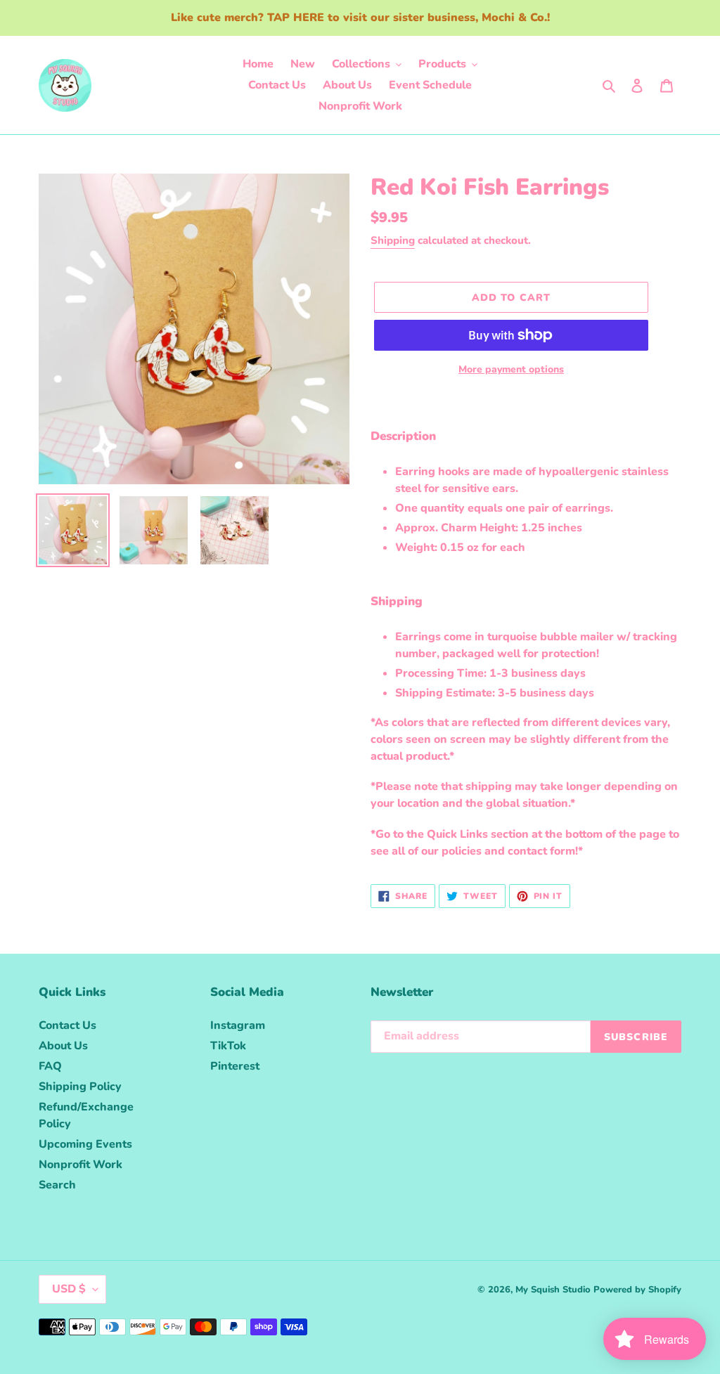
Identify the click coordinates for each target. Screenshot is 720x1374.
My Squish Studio (553, 1289)
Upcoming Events (85, 1144)
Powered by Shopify (637, 1289)
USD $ (69, 1289)
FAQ (50, 1066)
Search (57, 1185)
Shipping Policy (80, 1086)
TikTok (228, 1046)
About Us (63, 1046)
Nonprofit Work (80, 1164)
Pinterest (234, 1066)
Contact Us (67, 1025)
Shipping (393, 240)
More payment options (511, 369)
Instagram (237, 1025)
